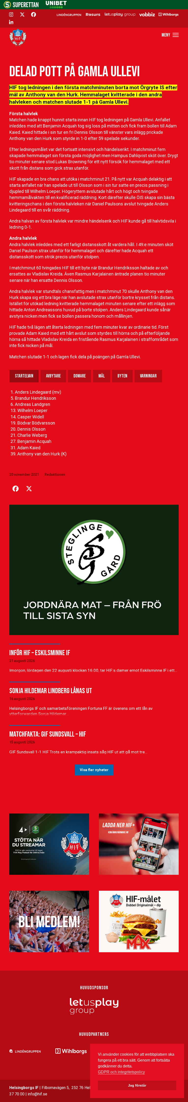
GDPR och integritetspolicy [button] (121, 1072)
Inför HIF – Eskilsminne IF (39, 653)
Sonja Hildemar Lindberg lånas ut (50, 691)
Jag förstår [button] (137, 1085)
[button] (170, 35)
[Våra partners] (117, 14)
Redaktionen (55, 474)
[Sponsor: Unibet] (56, 7)
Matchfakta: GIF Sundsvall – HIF (47, 734)
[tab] (24, 376)
